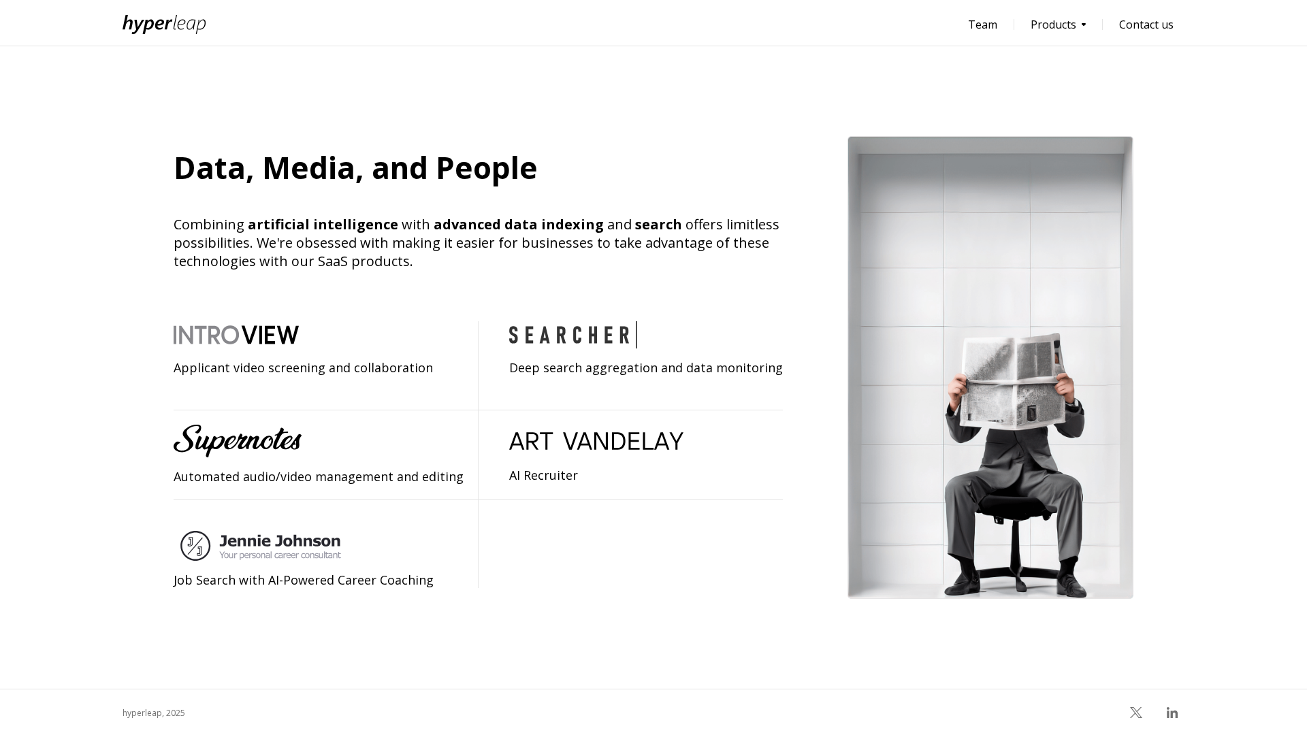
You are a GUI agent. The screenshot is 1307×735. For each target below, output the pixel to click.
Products (1053, 24)
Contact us (1146, 24)
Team (982, 24)
